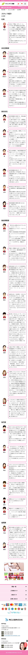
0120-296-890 (7, 7)
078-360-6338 (8, 632)
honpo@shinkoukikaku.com (12, 635)
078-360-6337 (8, 633)
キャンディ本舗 (11, 9)
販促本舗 (3, 9)
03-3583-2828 (8, 645)
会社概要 (19, 9)
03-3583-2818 (8, 647)
